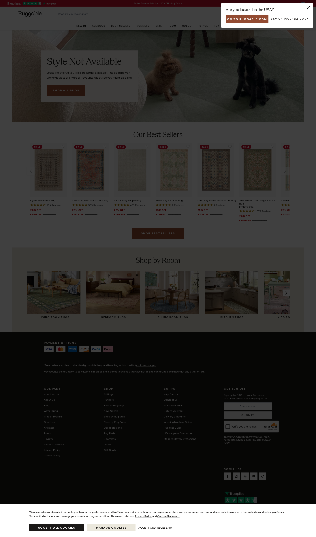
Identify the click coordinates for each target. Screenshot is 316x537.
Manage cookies (111, 528)
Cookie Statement (168, 516)
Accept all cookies (57, 528)
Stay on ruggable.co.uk (290, 18)
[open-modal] (308, 8)
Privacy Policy (143, 516)
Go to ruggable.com (247, 19)
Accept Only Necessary (155, 527)
